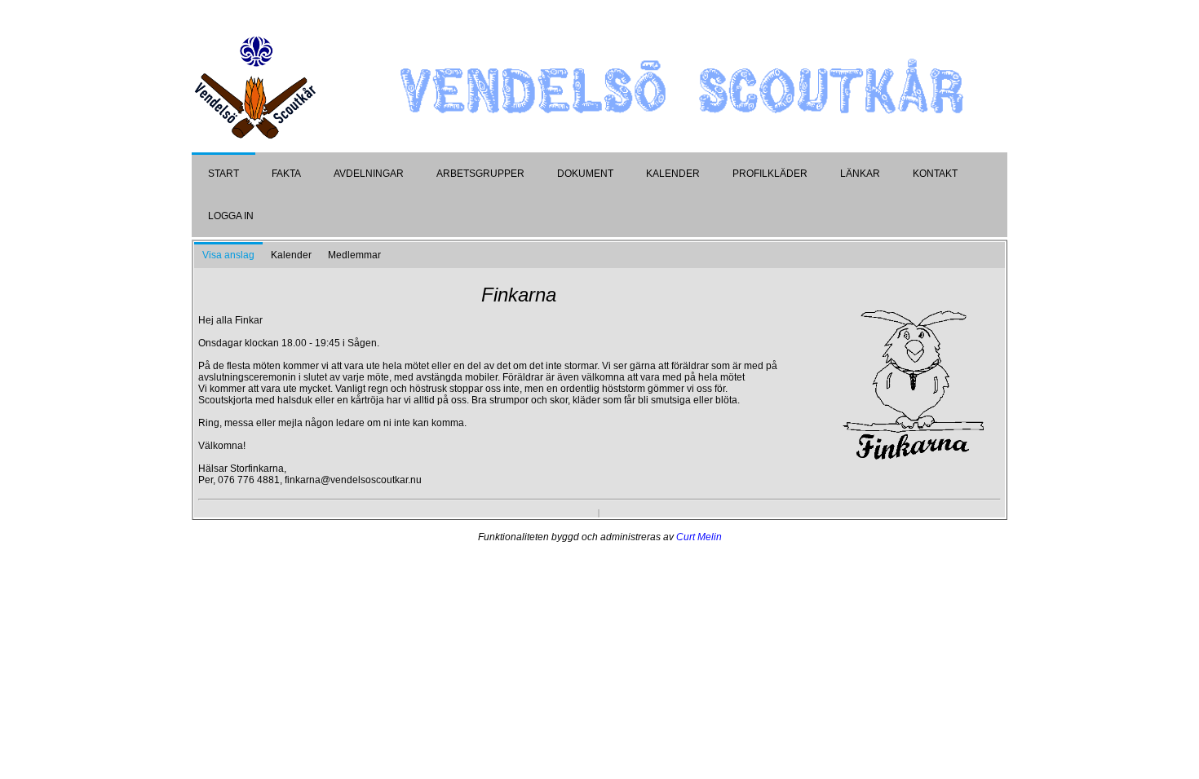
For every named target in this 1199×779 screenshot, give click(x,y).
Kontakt (935, 173)
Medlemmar (354, 255)
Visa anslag (228, 255)
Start (223, 173)
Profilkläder (769, 173)
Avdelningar (369, 173)
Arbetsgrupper (480, 173)
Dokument (585, 173)
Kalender (673, 173)
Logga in (231, 216)
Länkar (860, 173)
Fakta (286, 173)
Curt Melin (699, 537)
